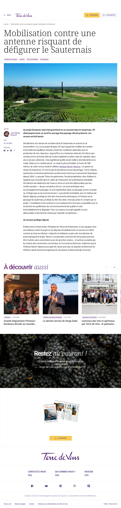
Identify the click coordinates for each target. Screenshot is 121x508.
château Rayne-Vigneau (69, 166)
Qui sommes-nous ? (65, 471)
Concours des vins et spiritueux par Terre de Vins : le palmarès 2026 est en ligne (98, 322)
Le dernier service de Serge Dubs (60, 320)
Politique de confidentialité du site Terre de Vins (53, 504)
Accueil (6, 24)
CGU (57, 475)
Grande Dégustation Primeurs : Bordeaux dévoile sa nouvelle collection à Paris (20, 322)
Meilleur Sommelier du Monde (53, 317)
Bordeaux (7, 317)
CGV (87, 475)
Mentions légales (20, 504)
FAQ (30, 475)
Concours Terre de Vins (89, 317)
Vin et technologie (32, 59)
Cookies (31, 504)
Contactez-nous (37, 471)
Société (22, 59)
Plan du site (7, 504)
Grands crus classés (11, 59)
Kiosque (89, 471)
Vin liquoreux (44, 59)
